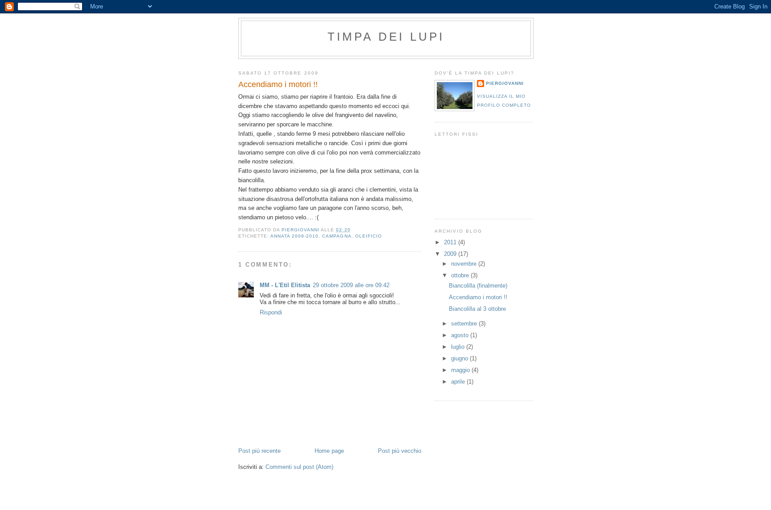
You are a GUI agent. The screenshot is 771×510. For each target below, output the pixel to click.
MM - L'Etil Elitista (285, 285)
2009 (451, 254)
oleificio (368, 236)
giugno (460, 358)
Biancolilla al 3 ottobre (477, 308)
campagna (336, 236)
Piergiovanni (505, 83)
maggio (461, 370)
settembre (465, 323)
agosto (460, 335)
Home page (329, 450)
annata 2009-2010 (294, 236)
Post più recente (259, 450)
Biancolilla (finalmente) (478, 285)
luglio (458, 346)
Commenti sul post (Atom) (299, 467)
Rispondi (271, 312)
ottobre (461, 275)
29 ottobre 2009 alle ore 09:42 (351, 285)
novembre (464, 263)
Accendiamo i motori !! (478, 297)
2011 (451, 242)
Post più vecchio (399, 450)
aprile (459, 381)
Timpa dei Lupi (386, 36)
